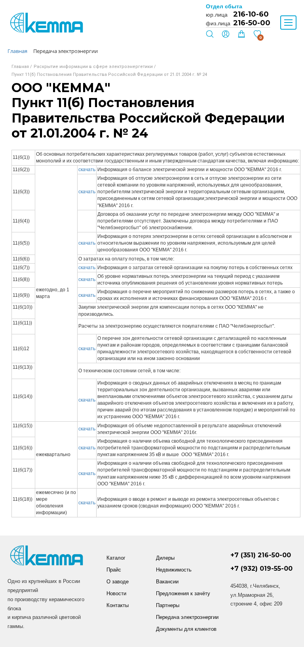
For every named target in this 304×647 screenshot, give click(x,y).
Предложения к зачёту (183, 593)
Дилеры (165, 558)
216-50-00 (251, 23)
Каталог (115, 558)
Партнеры (167, 605)
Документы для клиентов (186, 629)
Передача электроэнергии (187, 617)
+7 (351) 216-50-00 (260, 555)
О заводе (117, 582)
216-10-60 (251, 14)
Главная (20, 66)
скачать (86, 169)
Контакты (117, 605)
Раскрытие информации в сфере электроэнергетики (93, 66)
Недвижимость (174, 570)
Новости (116, 593)
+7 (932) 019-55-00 (261, 568)
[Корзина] (241, 36)
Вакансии (167, 582)
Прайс (113, 570)
